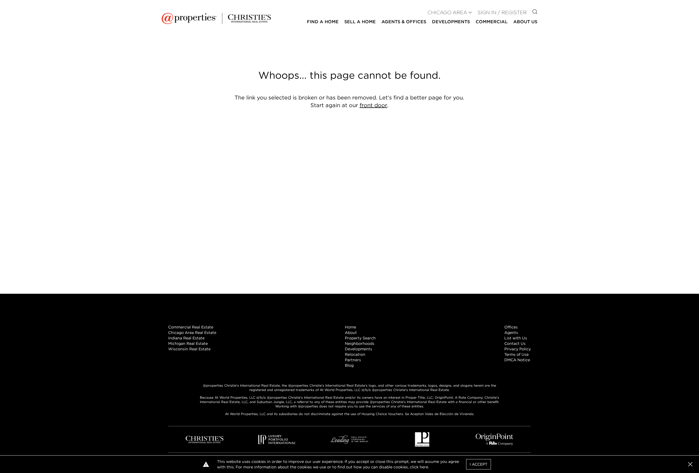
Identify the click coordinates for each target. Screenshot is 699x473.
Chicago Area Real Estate (192, 332)
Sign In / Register (502, 12)
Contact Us (515, 343)
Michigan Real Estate (188, 343)
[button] (690, 464)
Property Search (360, 338)
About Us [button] (525, 21)
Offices (511, 327)
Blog (349, 365)
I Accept (478, 464)
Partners (353, 360)
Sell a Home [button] (360, 21)
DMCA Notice (517, 360)
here (424, 467)
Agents (511, 332)
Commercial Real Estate (190, 327)
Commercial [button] (492, 21)
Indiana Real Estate (186, 338)
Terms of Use (516, 354)
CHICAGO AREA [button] (447, 12)
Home (350, 327)
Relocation (355, 354)
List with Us (515, 338)
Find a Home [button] (323, 21)
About (351, 332)
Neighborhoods (359, 343)
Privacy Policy (517, 349)
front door (373, 105)
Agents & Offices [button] (403, 21)
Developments (451, 21)
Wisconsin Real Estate (189, 349)
